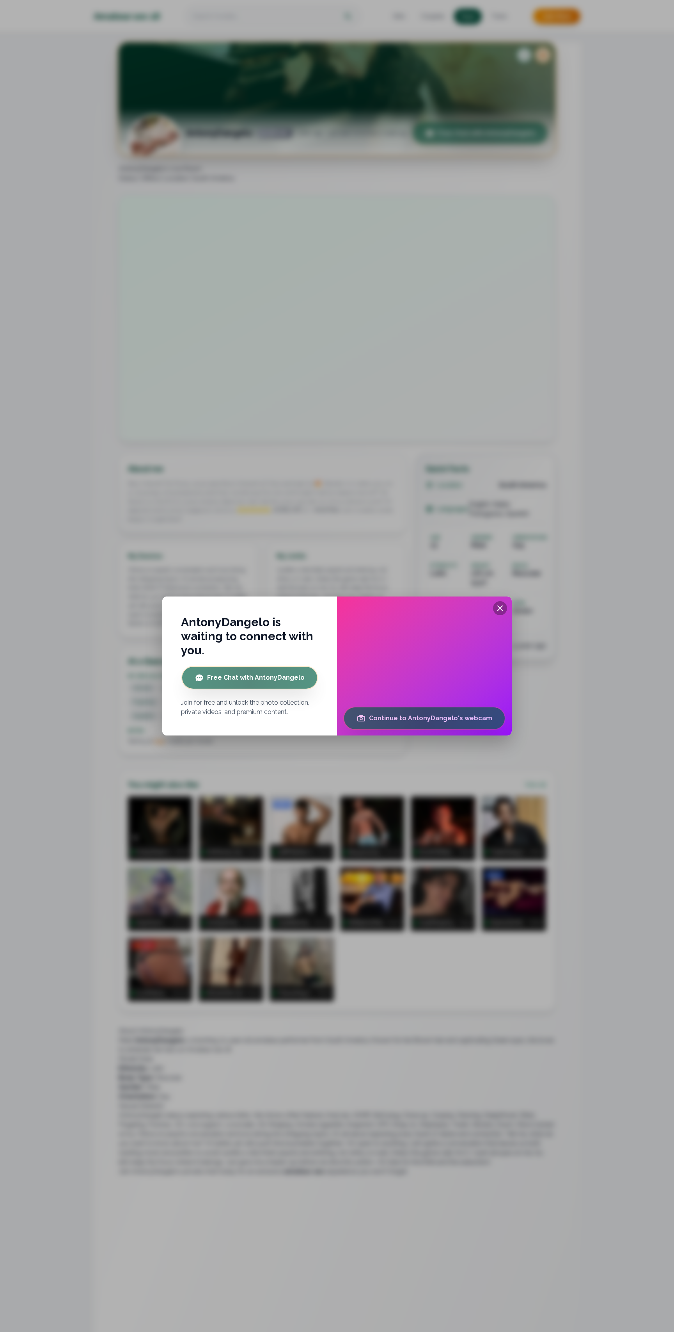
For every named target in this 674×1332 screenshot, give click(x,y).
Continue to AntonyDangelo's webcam (430, 718)
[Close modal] (500, 608)
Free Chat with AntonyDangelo (256, 677)
